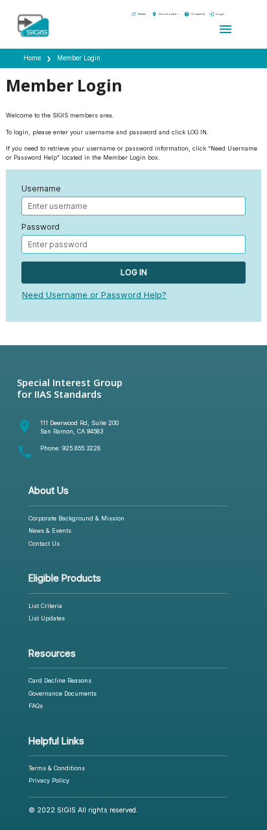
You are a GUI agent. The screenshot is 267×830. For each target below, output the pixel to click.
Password (40, 227)
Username (41, 189)
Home (32, 58)
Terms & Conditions (57, 768)
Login (216, 14)
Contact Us (194, 14)
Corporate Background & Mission (76, 518)
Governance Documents (63, 693)
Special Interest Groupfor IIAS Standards (69, 388)
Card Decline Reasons (60, 680)
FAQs (36, 705)
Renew (138, 14)
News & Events (50, 530)
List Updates (47, 618)
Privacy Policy (49, 780)
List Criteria (45, 605)
